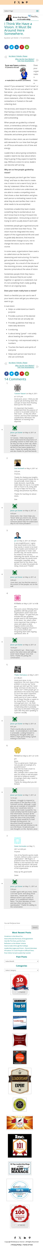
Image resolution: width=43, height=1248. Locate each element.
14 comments (25, 38)
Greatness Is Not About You (13, 936)
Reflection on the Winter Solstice (15, 943)
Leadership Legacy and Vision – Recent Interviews (20, 948)
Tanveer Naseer (20, 393)
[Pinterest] (27, 3)
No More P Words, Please (18, 56)
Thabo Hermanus (20, 675)
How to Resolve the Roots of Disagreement (18, 939)
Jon (15, 541)
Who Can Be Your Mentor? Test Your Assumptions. (24, 60)
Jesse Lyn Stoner (12, 38)
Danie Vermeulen (20, 846)
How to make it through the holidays (16, 946)
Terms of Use (28, 1245)
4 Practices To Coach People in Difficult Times (19, 950)
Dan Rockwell (19, 468)
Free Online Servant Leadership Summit (17, 953)
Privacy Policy (16, 1245)
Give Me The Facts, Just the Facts (14, 941)
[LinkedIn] (23, 3)
